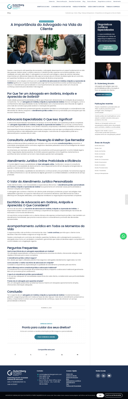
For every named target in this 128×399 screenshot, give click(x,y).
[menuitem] (52, 1)
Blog (84, 1)
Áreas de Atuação (62, 1)
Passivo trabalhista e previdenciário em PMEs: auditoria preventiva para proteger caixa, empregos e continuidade (107, 109)
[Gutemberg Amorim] (15, 6)
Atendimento (117, 1)
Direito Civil (98, 148)
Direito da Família (100, 151)
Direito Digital (99, 157)
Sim (100, 395)
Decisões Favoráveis (75, 1)
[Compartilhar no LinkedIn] (62, 354)
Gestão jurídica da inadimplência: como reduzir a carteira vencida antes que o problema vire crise (107, 118)
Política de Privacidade (73, 386)
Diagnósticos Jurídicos (104, 1)
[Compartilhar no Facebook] (15, 354)
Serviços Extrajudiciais (46, 21)
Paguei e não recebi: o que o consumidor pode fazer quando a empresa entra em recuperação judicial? (108, 132)
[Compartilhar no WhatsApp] (46, 354)
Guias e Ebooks (91, 1)
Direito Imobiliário (100, 165)
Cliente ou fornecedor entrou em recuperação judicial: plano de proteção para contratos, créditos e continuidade (107, 125)
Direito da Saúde (100, 154)
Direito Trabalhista (100, 170)
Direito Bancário (100, 145)
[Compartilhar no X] (31, 354)
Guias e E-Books (71, 376)
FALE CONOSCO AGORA (46, 337)
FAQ (67, 384)
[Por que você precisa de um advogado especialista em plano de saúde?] (126, 199)
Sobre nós (52, 1)
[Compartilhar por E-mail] (77, 354)
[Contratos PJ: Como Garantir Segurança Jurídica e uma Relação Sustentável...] (1, 199)
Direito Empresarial (100, 162)
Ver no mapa (43, 384)
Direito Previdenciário (101, 168)
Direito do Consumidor (102, 159)
